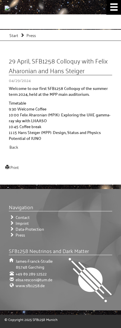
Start (13, 35)
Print (14, 167)
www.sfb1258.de (30, 285)
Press (31, 35)
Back (13, 146)
